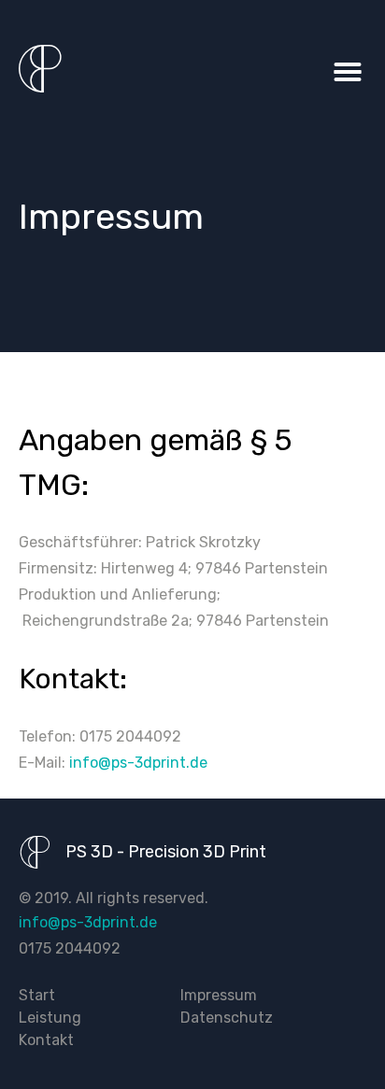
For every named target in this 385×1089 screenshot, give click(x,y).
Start (37, 995)
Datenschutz (226, 1017)
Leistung (50, 1017)
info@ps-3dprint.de (138, 762)
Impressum (218, 995)
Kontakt (46, 1040)
